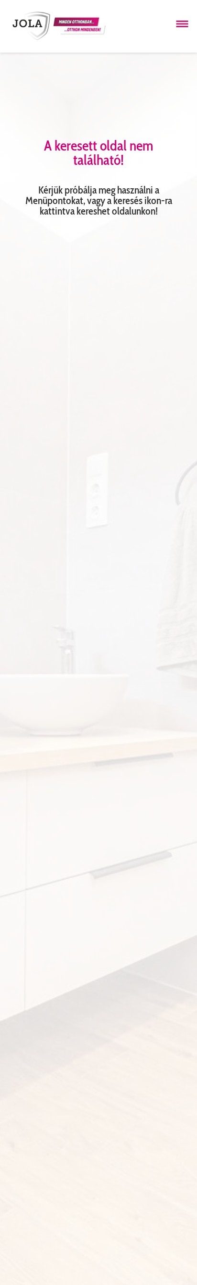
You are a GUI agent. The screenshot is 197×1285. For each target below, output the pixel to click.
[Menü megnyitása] (182, 24)
